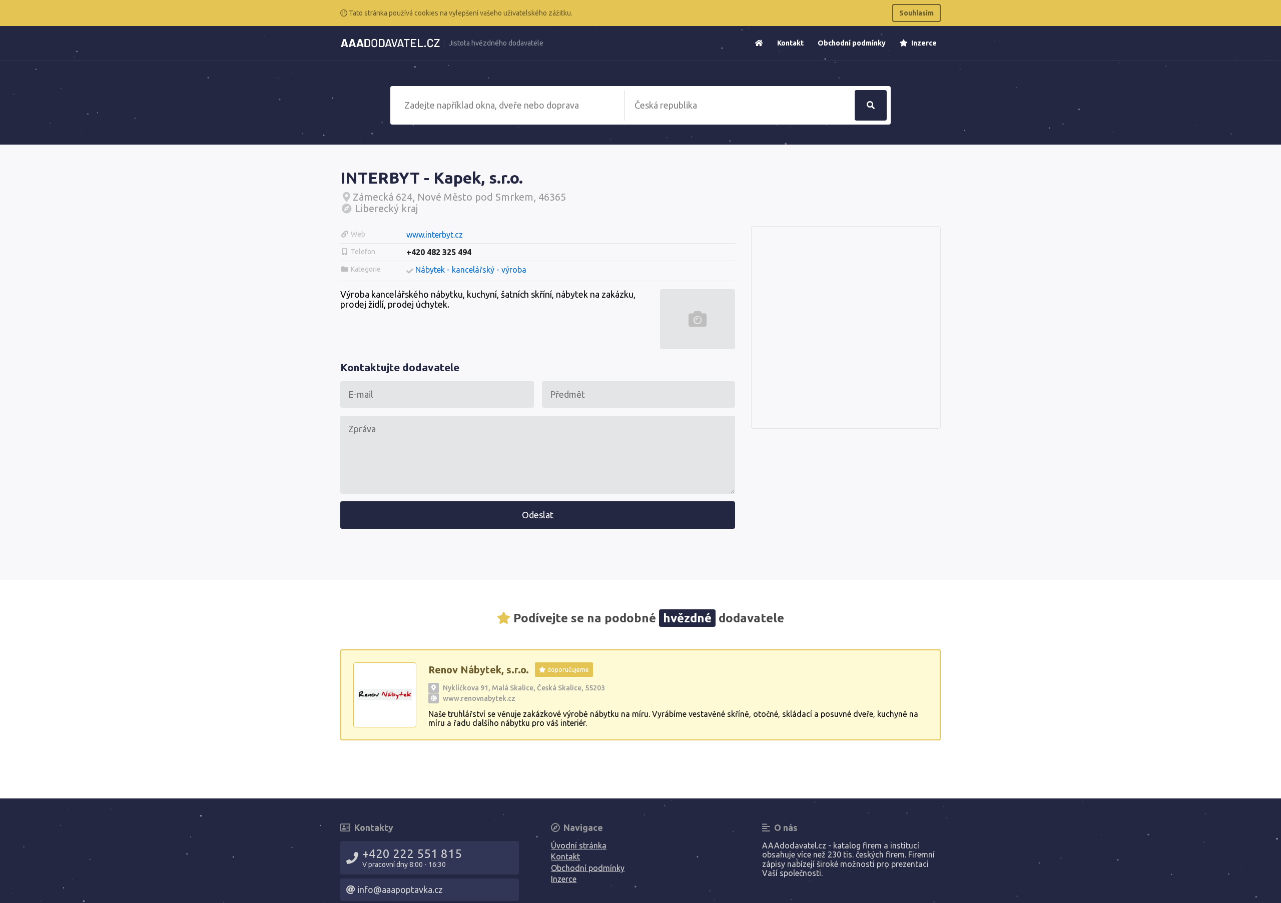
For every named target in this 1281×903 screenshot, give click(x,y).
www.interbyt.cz (434, 234)
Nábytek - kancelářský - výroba (470, 269)
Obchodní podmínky (852, 43)
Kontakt (790, 43)
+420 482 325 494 (438, 252)
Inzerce (923, 43)
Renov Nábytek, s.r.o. (478, 669)
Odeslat (537, 515)
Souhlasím (916, 13)
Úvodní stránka (578, 845)
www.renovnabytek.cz (479, 698)
